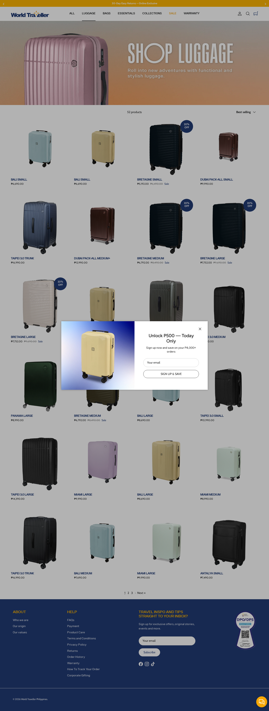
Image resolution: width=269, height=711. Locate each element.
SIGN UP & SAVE (171, 374)
